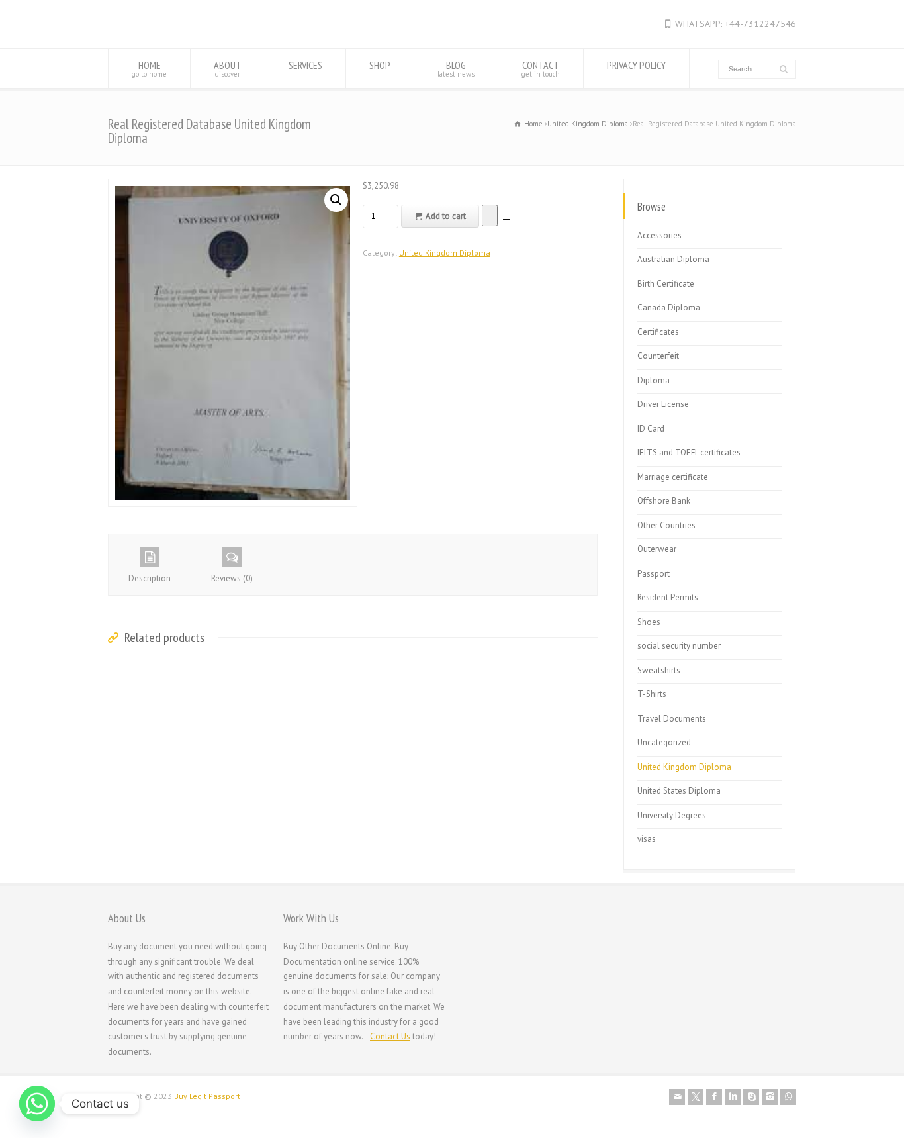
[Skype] (751, 1097)
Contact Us (390, 1036)
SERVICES (305, 64)
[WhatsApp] (788, 1097)
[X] (695, 1097)
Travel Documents (671, 718)
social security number (679, 645)
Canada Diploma (668, 307)
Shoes (648, 622)
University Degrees (671, 815)
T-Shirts (651, 694)
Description (149, 578)
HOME (149, 68)
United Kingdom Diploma (587, 123)
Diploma (653, 380)
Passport (653, 573)
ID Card (650, 428)
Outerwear (656, 549)
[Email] (677, 1097)
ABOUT (228, 68)
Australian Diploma (673, 259)
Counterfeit (658, 355)
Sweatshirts (658, 670)
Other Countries (666, 525)
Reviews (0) (232, 578)
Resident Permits (667, 597)
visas (646, 839)
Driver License (663, 404)
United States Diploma (679, 790)
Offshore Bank (663, 500)
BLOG (456, 68)
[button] (336, 200)
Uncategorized (664, 742)
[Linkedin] (733, 1097)
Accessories (659, 235)
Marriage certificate (672, 477)
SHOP (379, 64)
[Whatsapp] (37, 1103)
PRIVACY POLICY (636, 64)
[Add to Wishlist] (490, 215)
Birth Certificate (665, 283)
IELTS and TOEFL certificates (689, 452)
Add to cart (446, 216)
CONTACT (540, 68)
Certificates (658, 332)
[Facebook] (714, 1097)
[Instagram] (770, 1097)
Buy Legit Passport (207, 1096)
